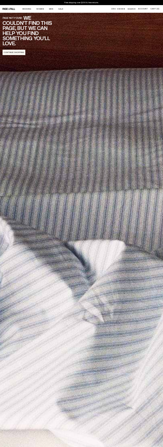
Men (51, 8)
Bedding (26, 8)
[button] (154, 9)
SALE (60, 8)
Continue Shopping (14, 52)
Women (40, 8)
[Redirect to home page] (12, 9)
